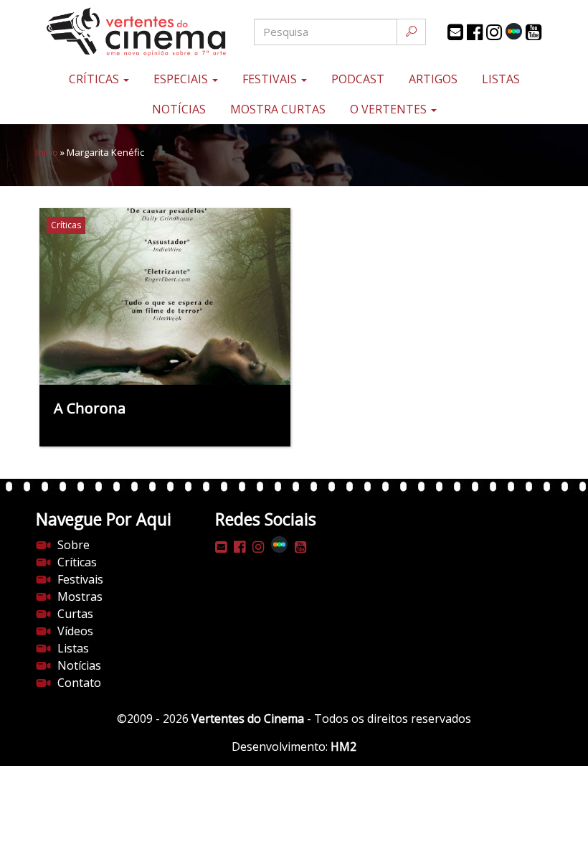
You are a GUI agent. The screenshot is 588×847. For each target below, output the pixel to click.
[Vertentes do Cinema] (122, 32)
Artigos (433, 79)
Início (47, 152)
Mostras (80, 596)
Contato (79, 683)
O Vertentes (390, 109)
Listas (501, 79)
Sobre (73, 545)
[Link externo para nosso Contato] (455, 32)
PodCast (357, 79)
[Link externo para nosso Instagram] (494, 32)
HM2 (343, 746)
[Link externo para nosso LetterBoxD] (514, 31)
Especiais (182, 79)
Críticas (95, 79)
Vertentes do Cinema (247, 718)
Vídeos (75, 631)
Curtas (75, 614)
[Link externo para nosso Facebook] (475, 32)
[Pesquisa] (411, 32)
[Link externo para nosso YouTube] (533, 32)
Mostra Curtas (278, 109)
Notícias (179, 109)
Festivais (271, 79)
